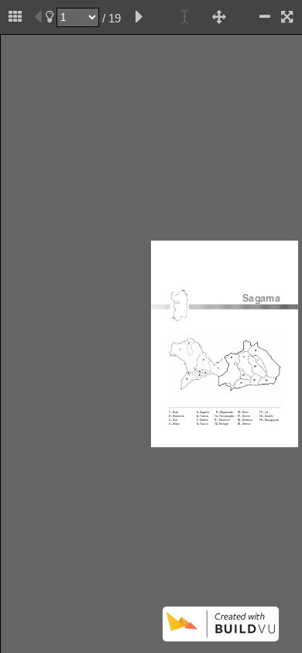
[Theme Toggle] (49, 17)
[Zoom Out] (264, 17)
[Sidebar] (15, 17)
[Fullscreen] (286, 17)
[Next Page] (139, 17)
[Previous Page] (38, 17)
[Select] (185, 17)
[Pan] (219, 17)
